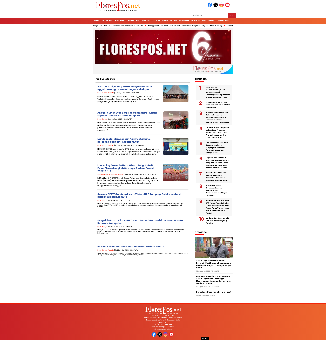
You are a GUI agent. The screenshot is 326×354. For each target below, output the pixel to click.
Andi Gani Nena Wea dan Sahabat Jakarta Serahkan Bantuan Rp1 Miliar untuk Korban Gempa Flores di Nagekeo (217, 117)
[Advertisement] (163, 347)
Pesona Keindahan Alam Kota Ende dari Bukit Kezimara (130, 246)
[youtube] (227, 6)
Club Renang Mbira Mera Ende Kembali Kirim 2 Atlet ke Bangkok (218, 104)
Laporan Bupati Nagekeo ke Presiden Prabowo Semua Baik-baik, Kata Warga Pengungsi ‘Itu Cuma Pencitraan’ (217, 132)
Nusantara (120, 21)
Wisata (212, 21)
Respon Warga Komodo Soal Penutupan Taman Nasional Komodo (102, 26)
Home (96, 21)
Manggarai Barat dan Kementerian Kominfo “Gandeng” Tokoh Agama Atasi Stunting (173, 26)
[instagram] (222, 6)
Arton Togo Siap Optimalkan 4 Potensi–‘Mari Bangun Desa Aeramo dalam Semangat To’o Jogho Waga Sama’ (213, 264)
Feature (156, 21)
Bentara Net (133, 21)
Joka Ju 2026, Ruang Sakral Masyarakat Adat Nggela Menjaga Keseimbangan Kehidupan (124, 88)
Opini (204, 21)
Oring (165, 21)
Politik (173, 21)
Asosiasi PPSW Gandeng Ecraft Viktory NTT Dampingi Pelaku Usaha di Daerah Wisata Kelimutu (139, 195)
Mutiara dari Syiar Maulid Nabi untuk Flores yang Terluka (217, 220)
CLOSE (205, 338)
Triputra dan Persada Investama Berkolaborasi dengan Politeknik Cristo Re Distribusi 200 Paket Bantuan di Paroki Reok (217, 162)
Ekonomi (195, 21)
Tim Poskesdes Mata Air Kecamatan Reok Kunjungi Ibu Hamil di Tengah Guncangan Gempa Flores (217, 147)
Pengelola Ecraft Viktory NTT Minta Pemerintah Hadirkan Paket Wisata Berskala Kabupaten (140, 222)
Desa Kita (146, 21)
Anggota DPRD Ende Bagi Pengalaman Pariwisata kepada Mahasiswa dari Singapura (127, 114)
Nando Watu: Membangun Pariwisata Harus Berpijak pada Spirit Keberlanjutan (124, 140)
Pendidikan (184, 21)
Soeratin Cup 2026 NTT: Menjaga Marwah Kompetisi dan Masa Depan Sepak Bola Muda (217, 177)
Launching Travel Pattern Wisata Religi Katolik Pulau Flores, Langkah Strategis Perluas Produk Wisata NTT (125, 168)
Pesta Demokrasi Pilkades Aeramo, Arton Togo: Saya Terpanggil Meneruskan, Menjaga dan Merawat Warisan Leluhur (213, 280)
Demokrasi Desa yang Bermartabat (213, 292)
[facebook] (210, 6)
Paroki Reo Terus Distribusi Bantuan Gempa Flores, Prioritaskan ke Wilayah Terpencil (217, 190)
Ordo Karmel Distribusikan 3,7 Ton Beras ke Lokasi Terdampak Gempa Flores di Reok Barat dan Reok (218, 92)
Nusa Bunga (106, 21)
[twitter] (216, 6)
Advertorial (224, 21)
